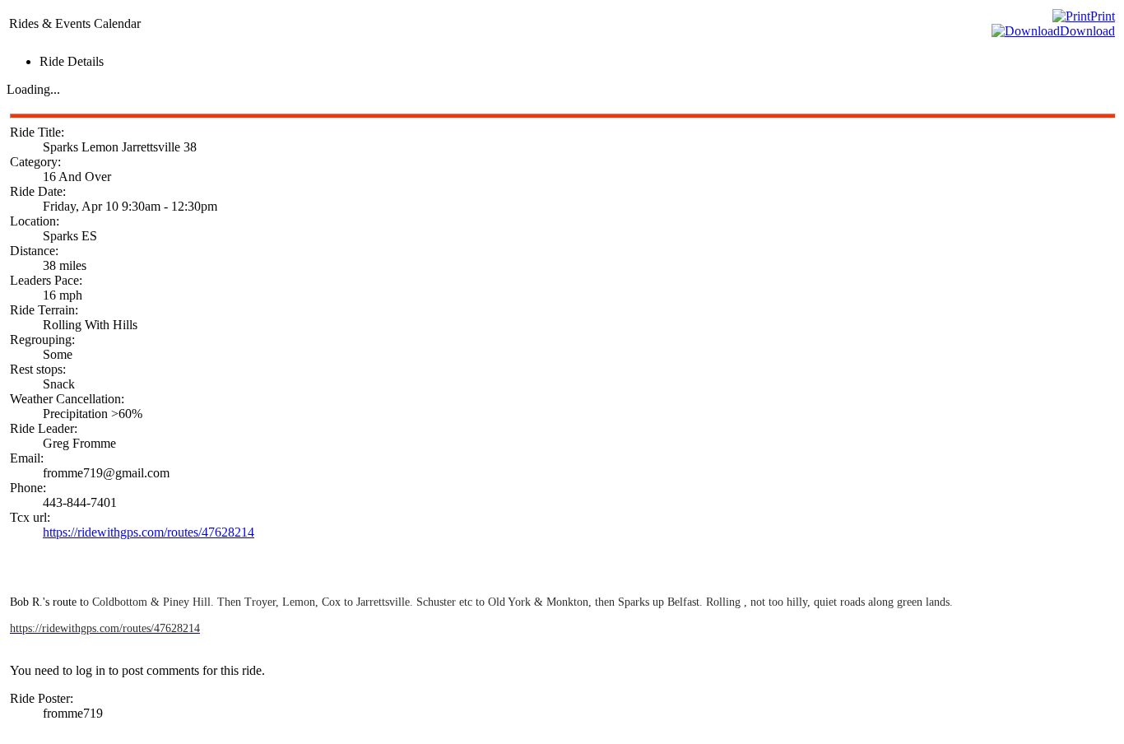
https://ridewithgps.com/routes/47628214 (148, 532)
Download (1087, 31)
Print (1102, 16)
